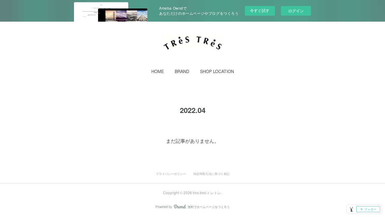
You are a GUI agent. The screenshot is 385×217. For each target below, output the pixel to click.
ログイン (296, 11)
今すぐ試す (260, 10)
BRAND (182, 71)
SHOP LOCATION (217, 71)
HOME (157, 71)
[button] (157, 71)
